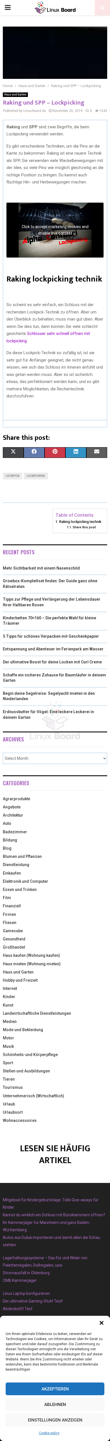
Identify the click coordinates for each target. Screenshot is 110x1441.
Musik (8, 1046)
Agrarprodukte (16, 799)
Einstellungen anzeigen (55, 1420)
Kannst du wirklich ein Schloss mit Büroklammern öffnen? (54, 1215)
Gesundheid (14, 939)
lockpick (12, 475)
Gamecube (13, 931)
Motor (8, 1038)
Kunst (8, 1005)
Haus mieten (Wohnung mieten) (32, 964)
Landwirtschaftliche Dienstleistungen (37, 1013)
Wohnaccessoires (20, 1120)
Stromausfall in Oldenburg (26, 1273)
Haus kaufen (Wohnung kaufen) (31, 955)
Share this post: (84, 527)
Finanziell (12, 906)
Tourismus (13, 1087)
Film (7, 897)
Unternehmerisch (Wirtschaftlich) (33, 1096)
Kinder (9, 996)
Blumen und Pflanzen (22, 856)
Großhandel (14, 947)
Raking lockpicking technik (80, 522)
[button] (101, 1323)
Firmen (9, 914)
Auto (7, 823)
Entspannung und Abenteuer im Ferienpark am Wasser (53, 649)
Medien (10, 1021)
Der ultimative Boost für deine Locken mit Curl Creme (52, 662)
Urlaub (9, 1104)
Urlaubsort (13, 1112)
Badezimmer (15, 832)
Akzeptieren (55, 1389)
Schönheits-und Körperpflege (30, 1054)
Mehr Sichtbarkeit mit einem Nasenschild (41, 568)
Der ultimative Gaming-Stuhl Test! (33, 1301)
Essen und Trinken (20, 889)
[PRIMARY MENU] (7, 7)
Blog (7, 848)
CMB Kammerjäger (20, 1280)
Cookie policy (49, 1433)
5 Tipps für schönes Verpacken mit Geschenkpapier (51, 636)
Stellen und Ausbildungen (26, 1071)
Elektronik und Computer (25, 881)
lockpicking (36, 475)
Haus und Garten (15, 94)
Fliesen (9, 922)
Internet (10, 988)
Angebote (12, 807)
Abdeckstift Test (17, 1308)
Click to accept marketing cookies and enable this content (55, 229)
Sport (8, 1063)
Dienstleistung (16, 864)
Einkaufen (12, 873)
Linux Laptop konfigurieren (26, 1293)
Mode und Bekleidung (23, 1029)
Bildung (10, 840)
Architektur (13, 815)
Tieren (9, 1079)
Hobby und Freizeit (20, 980)
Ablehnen (55, 1404)
